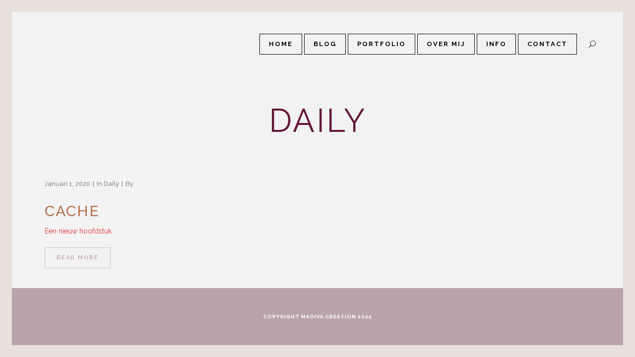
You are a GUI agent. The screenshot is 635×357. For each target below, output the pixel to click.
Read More (78, 257)
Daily (111, 183)
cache (72, 211)
